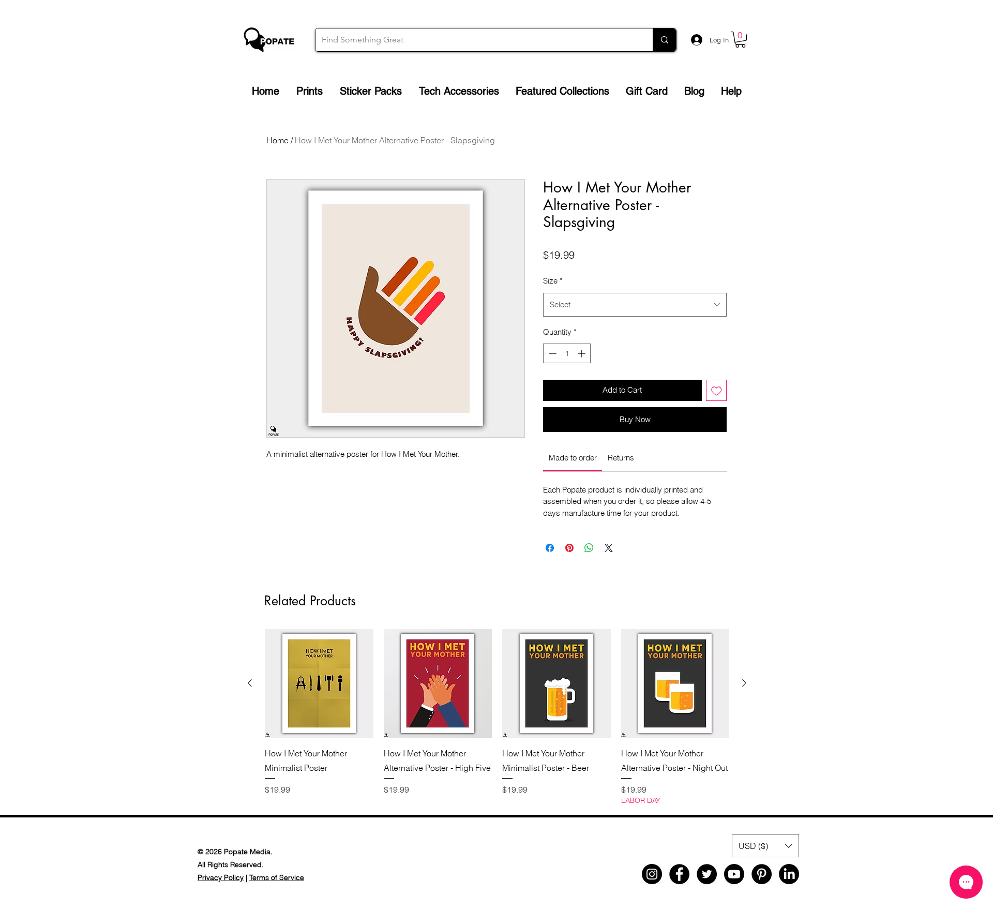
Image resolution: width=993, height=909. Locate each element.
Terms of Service (276, 877)
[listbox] (765, 845)
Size (553, 281)
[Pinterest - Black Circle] (761, 874)
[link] (573, 458)
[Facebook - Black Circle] (679, 874)
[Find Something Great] (664, 39)
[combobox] (635, 305)
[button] (740, 40)
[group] (497, 717)
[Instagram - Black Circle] (652, 874)
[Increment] (583, 353)
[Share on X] (609, 548)
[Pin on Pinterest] (569, 548)
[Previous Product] (250, 683)
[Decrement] (552, 353)
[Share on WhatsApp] (589, 548)
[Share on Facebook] (550, 548)
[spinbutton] (567, 353)
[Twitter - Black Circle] (707, 874)
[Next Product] (744, 683)
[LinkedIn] (789, 874)
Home (277, 140)
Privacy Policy (221, 877)
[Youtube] (734, 874)
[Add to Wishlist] (716, 390)
